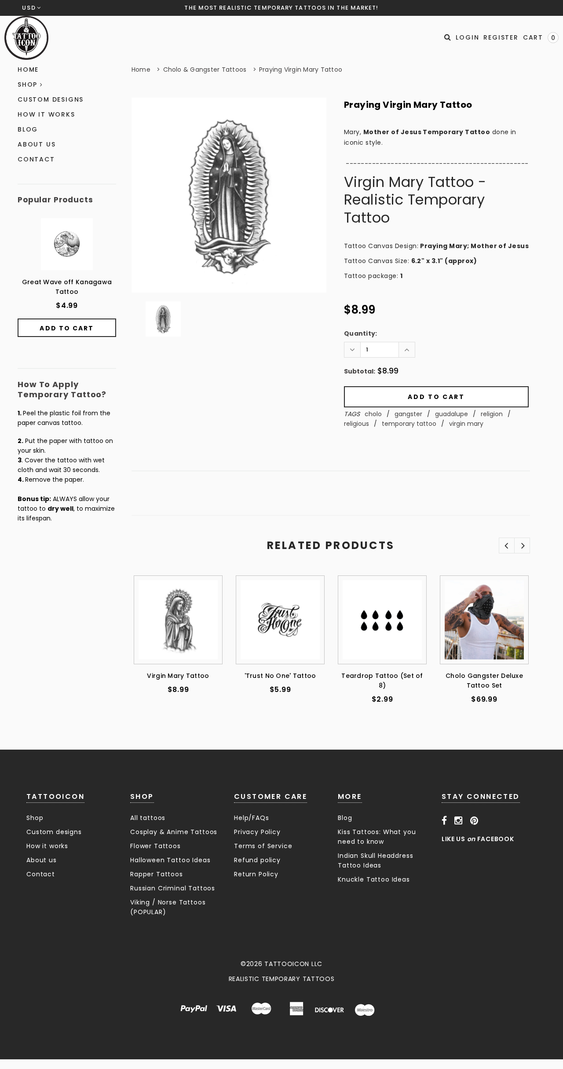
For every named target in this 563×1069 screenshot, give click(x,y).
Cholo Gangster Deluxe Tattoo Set (484, 680)
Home (141, 69)
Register (500, 37)
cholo (373, 414)
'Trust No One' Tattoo (280, 675)
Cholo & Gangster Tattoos (205, 69)
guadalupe (451, 414)
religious (356, 423)
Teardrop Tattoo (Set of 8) (382, 680)
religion (492, 414)
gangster (408, 414)
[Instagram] (458, 820)
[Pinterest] (474, 820)
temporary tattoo (409, 423)
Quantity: (360, 333)
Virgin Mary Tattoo (178, 675)
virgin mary (466, 423)
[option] (229, 195)
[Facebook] (444, 820)
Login (467, 37)
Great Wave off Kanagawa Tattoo (67, 287)
